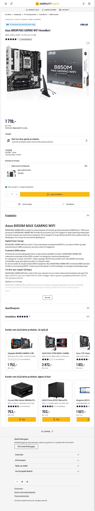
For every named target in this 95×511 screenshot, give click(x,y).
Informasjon (20, 460)
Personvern (18, 488)
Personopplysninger (21, 496)
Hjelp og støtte (21, 466)
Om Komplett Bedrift (23, 471)
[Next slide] (88, 73)
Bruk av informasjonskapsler (24, 492)
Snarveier (19, 455)
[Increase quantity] (16, 194)
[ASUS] (84, 24)
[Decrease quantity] (7, 194)
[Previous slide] (7, 73)
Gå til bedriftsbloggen (26, 446)
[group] (47, 72)
